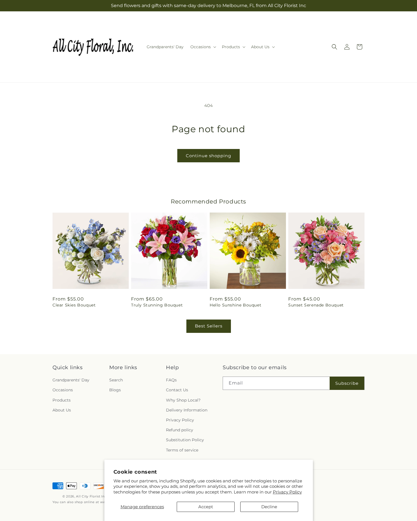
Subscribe (347, 383)
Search (116, 380)
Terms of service (182, 450)
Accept (205, 506)
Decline (269, 506)
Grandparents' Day (70, 380)
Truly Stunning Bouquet (157, 305)
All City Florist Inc (91, 496)
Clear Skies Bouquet (74, 305)
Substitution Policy (185, 439)
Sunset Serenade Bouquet (316, 305)
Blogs (115, 390)
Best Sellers (208, 326)
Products (61, 400)
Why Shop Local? (183, 400)
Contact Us (177, 390)
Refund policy (179, 429)
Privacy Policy (287, 492)
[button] (202, 47)
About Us (61, 410)
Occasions (62, 390)
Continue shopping (208, 155)
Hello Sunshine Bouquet (235, 305)
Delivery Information (186, 410)
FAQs (171, 380)
